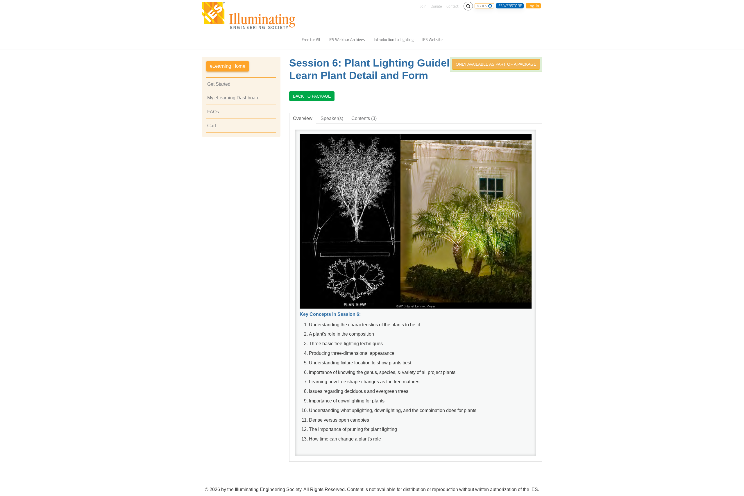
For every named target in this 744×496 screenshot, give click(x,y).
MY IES (482, 5)
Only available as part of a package (496, 64)
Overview (302, 118)
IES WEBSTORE (510, 5)
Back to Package (312, 96)
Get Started (218, 84)
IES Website (432, 39)
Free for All (311, 39)
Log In (533, 5)
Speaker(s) (332, 118)
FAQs (213, 111)
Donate (436, 6)
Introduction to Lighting (394, 39)
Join (423, 6)
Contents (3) (364, 118)
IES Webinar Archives (347, 39)
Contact (452, 6)
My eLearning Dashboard (233, 97)
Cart (211, 125)
